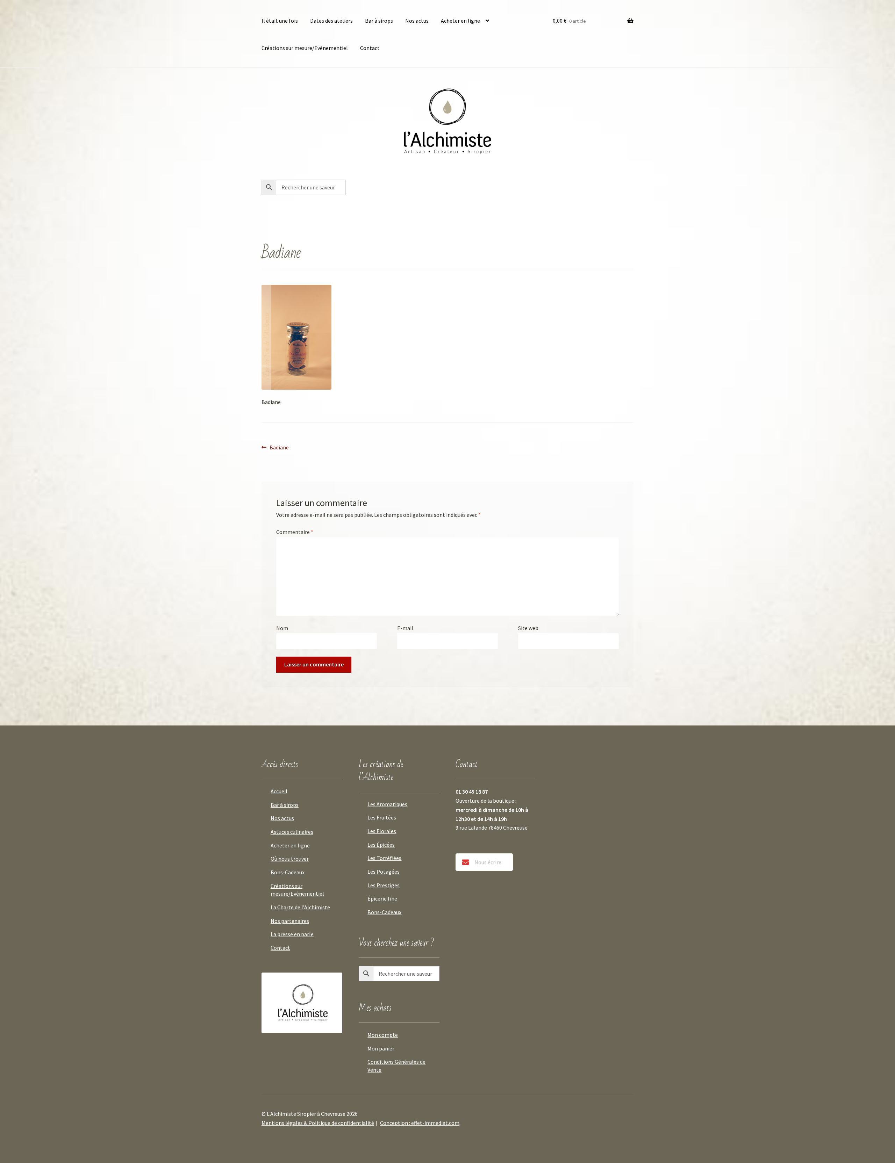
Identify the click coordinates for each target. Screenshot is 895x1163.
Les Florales (381, 831)
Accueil (279, 791)
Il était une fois (280, 20)
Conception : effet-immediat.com (419, 1122)
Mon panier (380, 1048)
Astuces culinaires (292, 831)
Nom (282, 627)
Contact (370, 47)
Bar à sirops (379, 20)
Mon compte (382, 1034)
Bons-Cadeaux (288, 872)
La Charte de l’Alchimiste (300, 907)
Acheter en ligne (460, 20)
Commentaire (294, 531)
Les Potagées (383, 871)
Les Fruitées (381, 817)
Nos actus (417, 20)
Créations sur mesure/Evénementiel (305, 47)
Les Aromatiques (387, 804)
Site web (528, 627)
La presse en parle (292, 934)
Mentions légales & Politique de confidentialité (318, 1122)
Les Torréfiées (384, 857)
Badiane (279, 447)
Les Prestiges (383, 885)
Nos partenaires (290, 920)
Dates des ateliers (331, 20)
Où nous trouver (290, 858)
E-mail (405, 627)
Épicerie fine (382, 898)
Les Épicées (381, 844)
